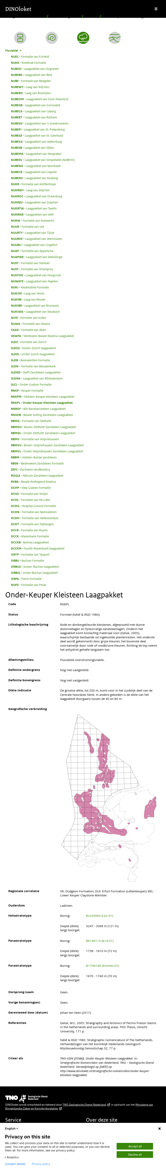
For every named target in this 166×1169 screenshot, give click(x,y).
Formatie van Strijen (29, 494)
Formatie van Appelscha (32, 251)
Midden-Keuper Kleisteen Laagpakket (42, 396)
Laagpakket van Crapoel (34, 172)
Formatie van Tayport (30, 554)
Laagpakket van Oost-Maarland (39, 99)
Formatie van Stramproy (32, 269)
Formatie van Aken (28, 330)
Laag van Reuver (28, 299)
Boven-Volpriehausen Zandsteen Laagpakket (47, 445)
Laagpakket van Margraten (36, 154)
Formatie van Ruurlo (29, 530)
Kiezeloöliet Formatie (30, 287)
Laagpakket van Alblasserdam (37, 378)
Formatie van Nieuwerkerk (33, 366)
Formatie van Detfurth (31, 421)
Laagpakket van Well (32, 214)
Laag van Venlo (27, 293)
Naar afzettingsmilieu (65, 16)
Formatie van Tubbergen (32, 524)
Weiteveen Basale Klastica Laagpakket (42, 336)
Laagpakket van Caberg (33, 111)
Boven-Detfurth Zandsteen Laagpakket (43, 427)
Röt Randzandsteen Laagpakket (38, 409)
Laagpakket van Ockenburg (36, 196)
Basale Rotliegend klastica (33, 481)
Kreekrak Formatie (28, 63)
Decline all (135, 1154)
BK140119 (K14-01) (99, 941)
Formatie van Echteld (30, 56)
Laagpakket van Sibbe (32, 148)
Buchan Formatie (27, 560)
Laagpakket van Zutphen (34, 202)
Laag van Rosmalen (31, 93)
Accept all (135, 1146)
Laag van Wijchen (30, 87)
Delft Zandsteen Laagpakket (36, 372)
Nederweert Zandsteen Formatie (37, 463)
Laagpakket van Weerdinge (36, 257)
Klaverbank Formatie (30, 536)
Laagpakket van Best (31, 75)
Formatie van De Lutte (30, 500)
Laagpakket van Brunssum (35, 305)
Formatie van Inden (28, 318)
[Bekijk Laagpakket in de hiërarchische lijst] (20, 38)
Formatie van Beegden (31, 81)
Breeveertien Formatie (30, 360)
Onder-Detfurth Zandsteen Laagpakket (43, 433)
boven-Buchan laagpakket (35, 566)
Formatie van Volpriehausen (35, 439)
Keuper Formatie (27, 390)
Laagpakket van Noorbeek (36, 166)
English (10, 1128)
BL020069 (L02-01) (99, 916)
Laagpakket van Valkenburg (36, 141)
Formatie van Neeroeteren (34, 512)
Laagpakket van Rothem (34, 117)
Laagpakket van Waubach (35, 311)
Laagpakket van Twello (34, 208)
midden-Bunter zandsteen (34, 457)
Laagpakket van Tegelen (34, 281)
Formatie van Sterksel (30, 263)
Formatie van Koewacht (32, 220)
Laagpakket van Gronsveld (35, 105)
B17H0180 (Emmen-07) (102, 966)
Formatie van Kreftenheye (33, 184)
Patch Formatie (26, 579)
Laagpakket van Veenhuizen (36, 239)
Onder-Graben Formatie (31, 384)
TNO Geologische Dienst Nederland (84, 1104)
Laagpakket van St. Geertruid (37, 135)
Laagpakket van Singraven (35, 69)
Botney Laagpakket (30, 542)
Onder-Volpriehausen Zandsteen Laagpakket (47, 451)
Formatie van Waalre (30, 324)
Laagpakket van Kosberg (34, 178)
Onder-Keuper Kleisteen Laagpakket (42, 403)
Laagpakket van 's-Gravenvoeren (40, 123)
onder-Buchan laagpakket (34, 573)
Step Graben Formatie (31, 488)
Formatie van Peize (28, 585)
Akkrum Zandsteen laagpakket (37, 475)
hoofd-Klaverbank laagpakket (37, 548)
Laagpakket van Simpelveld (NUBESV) (43, 160)
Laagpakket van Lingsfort (34, 245)
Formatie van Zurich (29, 342)
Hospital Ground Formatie (33, 506)
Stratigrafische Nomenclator (25, 16)
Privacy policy (41, 1164)
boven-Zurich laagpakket (33, 348)
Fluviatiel (91, 16)
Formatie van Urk (27, 226)
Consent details (15, 1164)
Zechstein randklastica (30, 469)
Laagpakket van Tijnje (32, 233)
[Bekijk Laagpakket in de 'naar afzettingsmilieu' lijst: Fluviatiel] (83, 38)
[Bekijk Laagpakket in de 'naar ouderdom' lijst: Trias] (52, 38)
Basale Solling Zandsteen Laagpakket (42, 415)
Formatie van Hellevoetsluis (34, 518)
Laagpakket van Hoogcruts (36, 275)
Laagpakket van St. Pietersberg (38, 129)
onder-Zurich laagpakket (33, 354)
